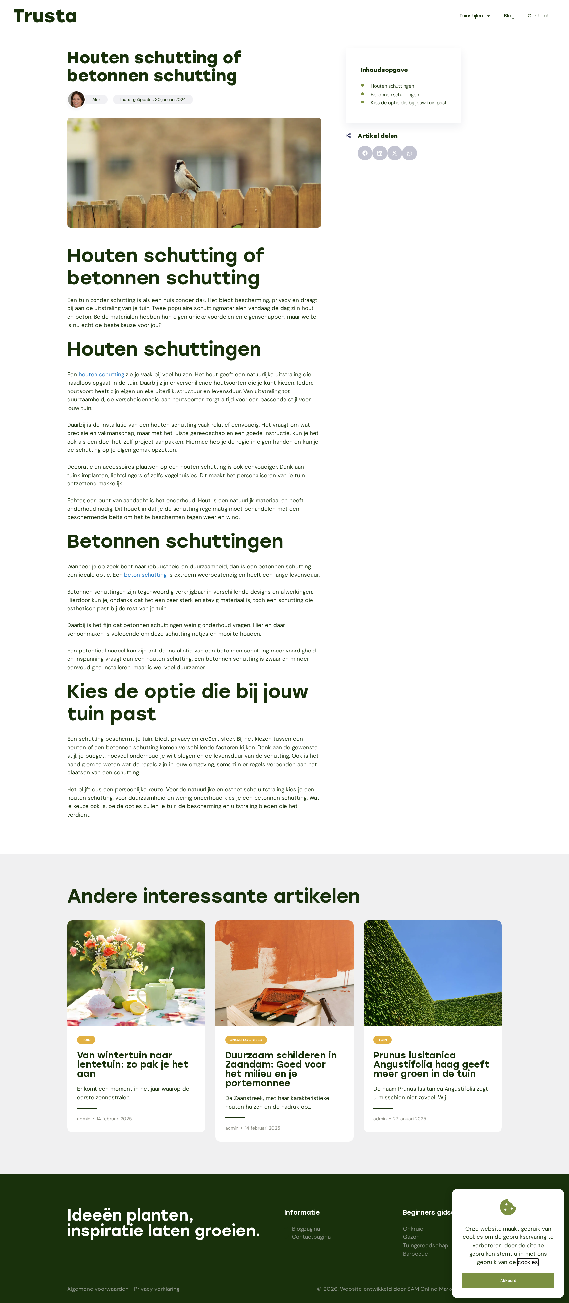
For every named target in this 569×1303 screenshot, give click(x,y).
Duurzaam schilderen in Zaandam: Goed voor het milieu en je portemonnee (281, 1069)
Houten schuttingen (392, 86)
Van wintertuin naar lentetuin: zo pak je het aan (132, 1064)
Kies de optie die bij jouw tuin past (409, 103)
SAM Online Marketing (435, 1288)
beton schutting (145, 574)
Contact (538, 16)
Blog (509, 16)
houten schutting (101, 374)
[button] (365, 153)
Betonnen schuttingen (395, 95)
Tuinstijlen (471, 16)
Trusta (45, 16)
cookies (528, 1262)
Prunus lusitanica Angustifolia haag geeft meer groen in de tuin (431, 1064)
